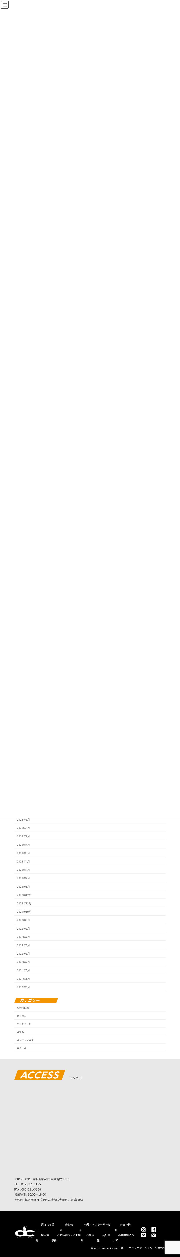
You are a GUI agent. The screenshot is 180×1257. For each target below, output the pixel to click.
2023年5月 (23, 853)
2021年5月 (23, 970)
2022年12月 (24, 895)
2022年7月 (23, 936)
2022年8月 (23, 928)
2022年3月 (23, 953)
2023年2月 (23, 878)
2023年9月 (23, 819)
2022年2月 (23, 962)
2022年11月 (24, 903)
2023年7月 (23, 836)
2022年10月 (24, 911)
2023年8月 (23, 828)
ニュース (21, 1047)
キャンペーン (24, 1023)
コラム (20, 1031)
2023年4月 (23, 861)
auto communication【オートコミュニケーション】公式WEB (130, 1248)
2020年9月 (23, 987)
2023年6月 (23, 844)
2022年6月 (23, 945)
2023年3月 (23, 869)
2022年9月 (23, 920)
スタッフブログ (25, 1039)
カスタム (21, 1015)
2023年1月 (23, 886)
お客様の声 (23, 1007)
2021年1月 (23, 978)
